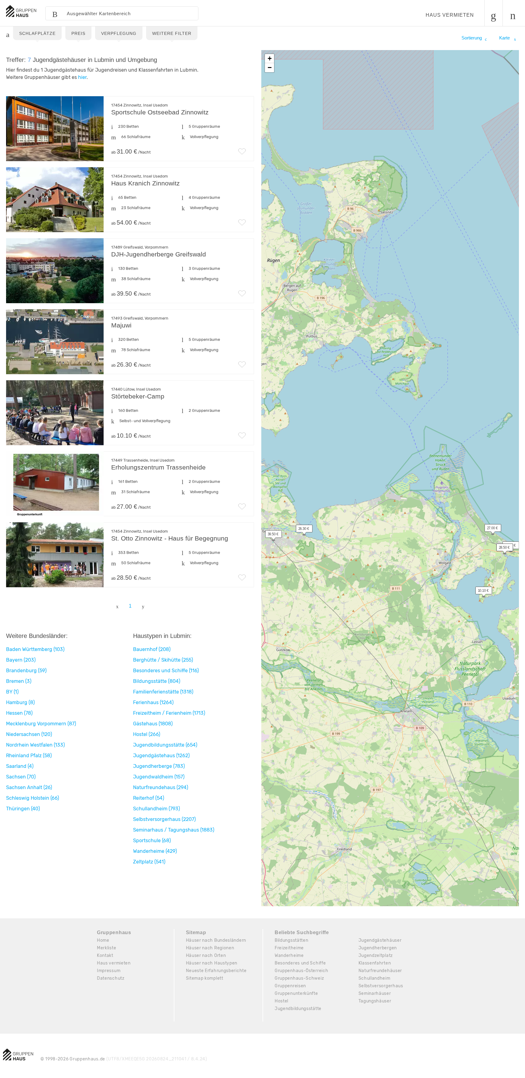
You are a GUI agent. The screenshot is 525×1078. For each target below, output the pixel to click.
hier (82, 77)
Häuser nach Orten (206, 955)
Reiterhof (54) (148, 798)
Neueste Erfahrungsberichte (216, 970)
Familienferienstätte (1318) (163, 692)
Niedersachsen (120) (29, 734)
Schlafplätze (37, 33)
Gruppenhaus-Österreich (301, 970)
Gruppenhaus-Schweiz (299, 978)
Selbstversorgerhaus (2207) (164, 819)
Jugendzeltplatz (376, 955)
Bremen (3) (18, 681)
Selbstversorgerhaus (381, 985)
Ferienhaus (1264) (153, 702)
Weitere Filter (171, 33)
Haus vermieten (450, 15)
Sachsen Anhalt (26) (29, 787)
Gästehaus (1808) (153, 724)
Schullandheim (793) (156, 809)
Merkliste (106, 948)
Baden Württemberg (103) (35, 649)
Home (103, 940)
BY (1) (12, 692)
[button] (270, 535)
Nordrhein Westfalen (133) (35, 745)
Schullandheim (374, 978)
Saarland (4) (19, 766)
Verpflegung (118, 33)
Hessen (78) (19, 713)
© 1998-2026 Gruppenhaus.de (123, 1059)
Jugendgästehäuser (380, 940)
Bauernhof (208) (151, 649)
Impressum (108, 970)
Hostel (281, 1001)
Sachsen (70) (21, 777)
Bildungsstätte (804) (156, 681)
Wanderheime (289, 955)
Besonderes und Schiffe (300, 963)
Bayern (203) (21, 660)
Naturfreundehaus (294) (160, 787)
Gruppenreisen (290, 985)
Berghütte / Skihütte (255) (163, 660)
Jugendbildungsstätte (298, 1008)
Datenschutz (111, 978)
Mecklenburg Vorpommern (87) (41, 724)
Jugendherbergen (378, 948)
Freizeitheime (289, 948)
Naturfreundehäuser (380, 970)
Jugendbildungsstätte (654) (165, 745)
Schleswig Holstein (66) (32, 798)
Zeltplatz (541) (149, 862)
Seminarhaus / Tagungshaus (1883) (173, 830)
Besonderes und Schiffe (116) (166, 670)
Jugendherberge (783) (159, 766)
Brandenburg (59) (26, 670)
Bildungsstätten (291, 940)
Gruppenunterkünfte (296, 993)
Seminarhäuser (375, 993)
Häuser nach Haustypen (212, 963)
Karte (505, 37)
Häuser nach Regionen (210, 948)
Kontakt (105, 955)
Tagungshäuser (375, 1001)
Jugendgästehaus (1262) (161, 755)
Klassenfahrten (375, 963)
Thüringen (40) (23, 809)
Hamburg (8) (20, 702)
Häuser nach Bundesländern (216, 940)
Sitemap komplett (204, 978)
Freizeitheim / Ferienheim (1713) (169, 713)
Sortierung (472, 37)
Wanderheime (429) (155, 851)
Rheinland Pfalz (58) (29, 755)
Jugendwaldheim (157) (158, 777)
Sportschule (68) (152, 840)
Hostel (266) (146, 734)
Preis (78, 33)
